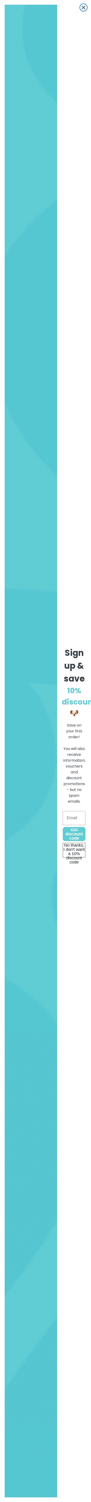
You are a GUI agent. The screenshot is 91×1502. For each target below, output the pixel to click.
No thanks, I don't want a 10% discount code (74, 850)
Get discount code (74, 834)
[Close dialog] (83, 7)
